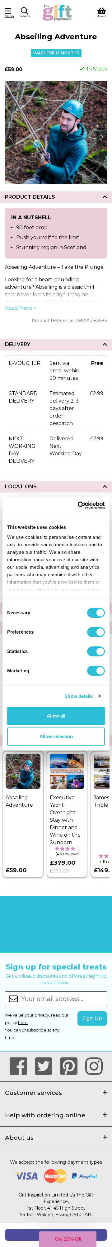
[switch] (96, 632)
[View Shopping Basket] (101, 12)
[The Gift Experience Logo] (57, 12)
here (23, 1022)
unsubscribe (34, 1030)
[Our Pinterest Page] (71, 1066)
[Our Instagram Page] (94, 1066)
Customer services (33, 1092)
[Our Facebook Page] (21, 1066)
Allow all (56, 715)
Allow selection (56, 736)
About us (19, 1137)
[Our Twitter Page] (46, 1066)
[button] (24, 13)
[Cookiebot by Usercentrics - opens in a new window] (79, 505)
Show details (78, 696)
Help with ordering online (45, 1115)
